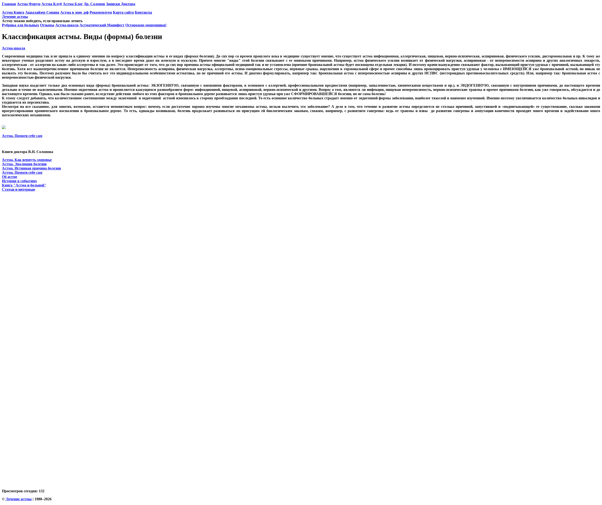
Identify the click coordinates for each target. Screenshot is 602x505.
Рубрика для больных (20, 25)
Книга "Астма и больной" (24, 185)
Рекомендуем (101, 12)
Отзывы (47, 25)
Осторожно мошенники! (145, 25)
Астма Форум (28, 4)
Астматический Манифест (101, 25)
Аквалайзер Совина (42, 12)
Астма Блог (73, 4)
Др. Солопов (94, 4)
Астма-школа (67, 25)
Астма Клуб (51, 4)
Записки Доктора (120, 4)
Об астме (9, 177)
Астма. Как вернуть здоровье (27, 160)
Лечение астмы (15, 17)
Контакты (143, 12)
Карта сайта (123, 12)
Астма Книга (13, 12)
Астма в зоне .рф (74, 12)
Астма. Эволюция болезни (24, 164)
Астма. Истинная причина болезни (31, 168)
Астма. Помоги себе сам (22, 136)
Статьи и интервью (18, 189)
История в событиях (19, 181)
